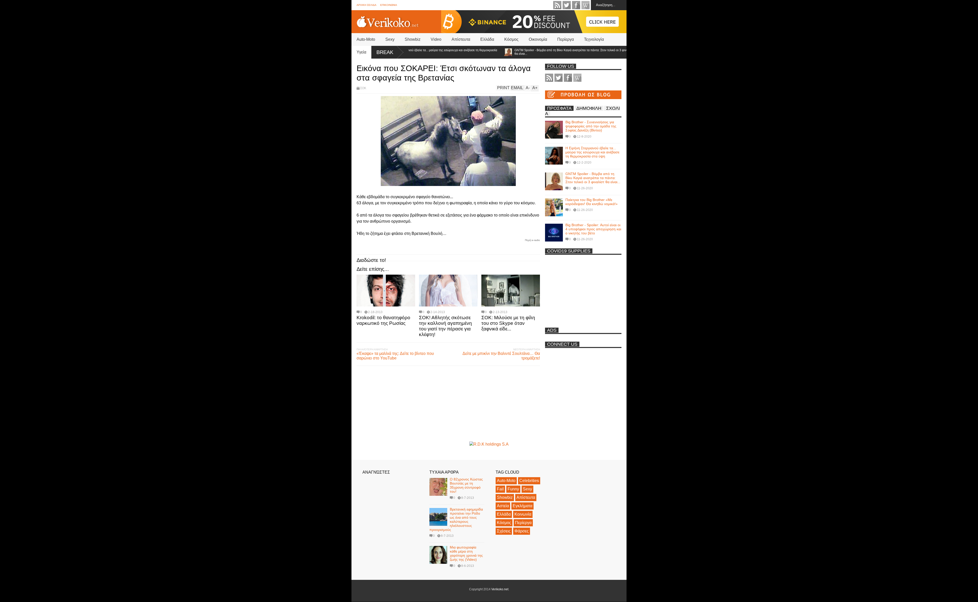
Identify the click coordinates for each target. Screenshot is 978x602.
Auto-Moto (366, 39)
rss (557, 5)
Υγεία (361, 52)
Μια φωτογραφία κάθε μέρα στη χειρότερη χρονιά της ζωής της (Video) (466, 553)
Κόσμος (511, 39)
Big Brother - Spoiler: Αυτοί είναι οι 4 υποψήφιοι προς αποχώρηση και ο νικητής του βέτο (593, 229)
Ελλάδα (487, 39)
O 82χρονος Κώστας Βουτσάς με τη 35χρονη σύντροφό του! (466, 485)
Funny (513, 489)
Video (436, 39)
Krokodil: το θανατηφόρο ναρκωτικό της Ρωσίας (383, 320)
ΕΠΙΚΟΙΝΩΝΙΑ (388, 5)
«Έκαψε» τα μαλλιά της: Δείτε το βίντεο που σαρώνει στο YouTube (395, 355)
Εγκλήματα (522, 506)
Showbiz (412, 39)
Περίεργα (565, 39)
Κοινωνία (522, 514)
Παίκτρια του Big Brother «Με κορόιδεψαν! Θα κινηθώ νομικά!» (591, 202)
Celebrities (529, 480)
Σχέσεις (504, 531)
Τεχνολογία (594, 39)
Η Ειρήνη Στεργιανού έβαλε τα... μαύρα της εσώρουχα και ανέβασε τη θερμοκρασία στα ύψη (421, 52)
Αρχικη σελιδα (366, 5)
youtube (585, 5)
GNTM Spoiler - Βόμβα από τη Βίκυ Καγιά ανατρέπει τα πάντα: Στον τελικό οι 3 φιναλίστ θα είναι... (554, 52)
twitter (567, 5)
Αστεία (503, 506)
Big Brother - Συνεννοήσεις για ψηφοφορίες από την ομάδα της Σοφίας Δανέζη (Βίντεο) (590, 126)
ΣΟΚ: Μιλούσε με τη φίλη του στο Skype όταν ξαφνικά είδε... (508, 323)
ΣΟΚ (363, 88)
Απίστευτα (461, 39)
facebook (576, 5)
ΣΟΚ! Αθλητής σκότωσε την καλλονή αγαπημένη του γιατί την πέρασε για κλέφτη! (445, 326)
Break (384, 52)
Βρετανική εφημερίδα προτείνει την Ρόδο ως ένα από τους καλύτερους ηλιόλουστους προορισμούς (456, 519)
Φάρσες (521, 531)
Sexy (390, 39)
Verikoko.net (499, 589)
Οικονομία (538, 39)
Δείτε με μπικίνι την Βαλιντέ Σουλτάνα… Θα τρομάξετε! (501, 355)
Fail (500, 489)
